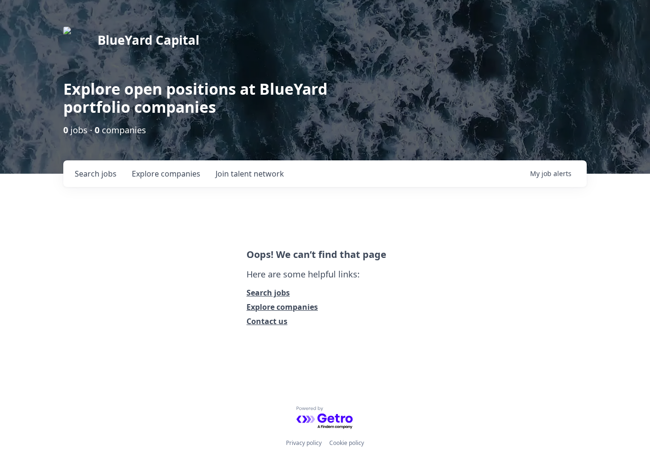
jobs (96, 173)
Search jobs (268, 292)
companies (166, 173)
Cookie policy (346, 443)
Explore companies (282, 307)
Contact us (266, 321)
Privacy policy (304, 443)
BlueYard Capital (148, 40)
